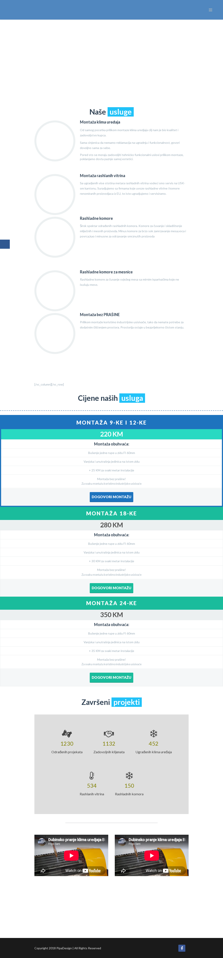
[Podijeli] (5, 244)
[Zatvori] (5, 258)
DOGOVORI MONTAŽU (111, 497)
